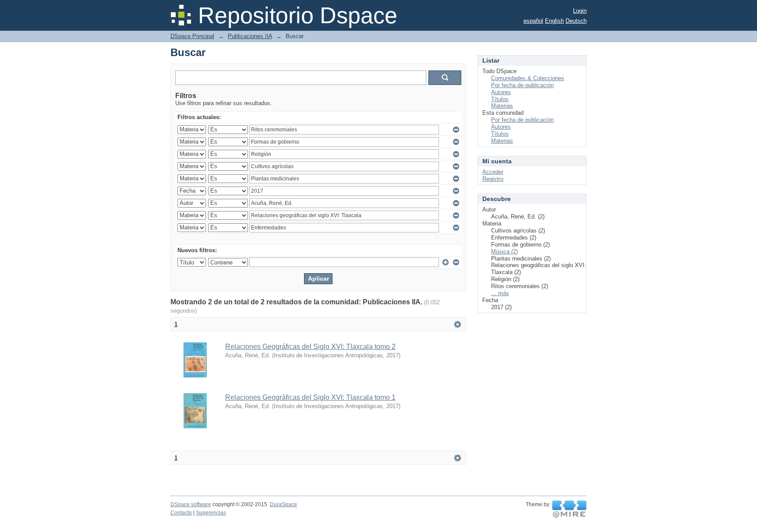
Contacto (181, 513)
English (554, 21)
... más (500, 293)
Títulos (500, 99)
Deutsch (576, 21)
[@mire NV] (569, 509)
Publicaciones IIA (250, 36)
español (533, 21)
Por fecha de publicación (522, 85)
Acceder (492, 172)
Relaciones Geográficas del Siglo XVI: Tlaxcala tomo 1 (310, 397)
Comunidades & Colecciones (527, 78)
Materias (502, 105)
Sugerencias (211, 513)
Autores (501, 92)
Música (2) (504, 251)
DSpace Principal (192, 36)
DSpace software (190, 504)
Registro (492, 179)
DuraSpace (283, 504)
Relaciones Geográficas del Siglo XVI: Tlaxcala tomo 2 (310, 346)
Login (580, 10)
